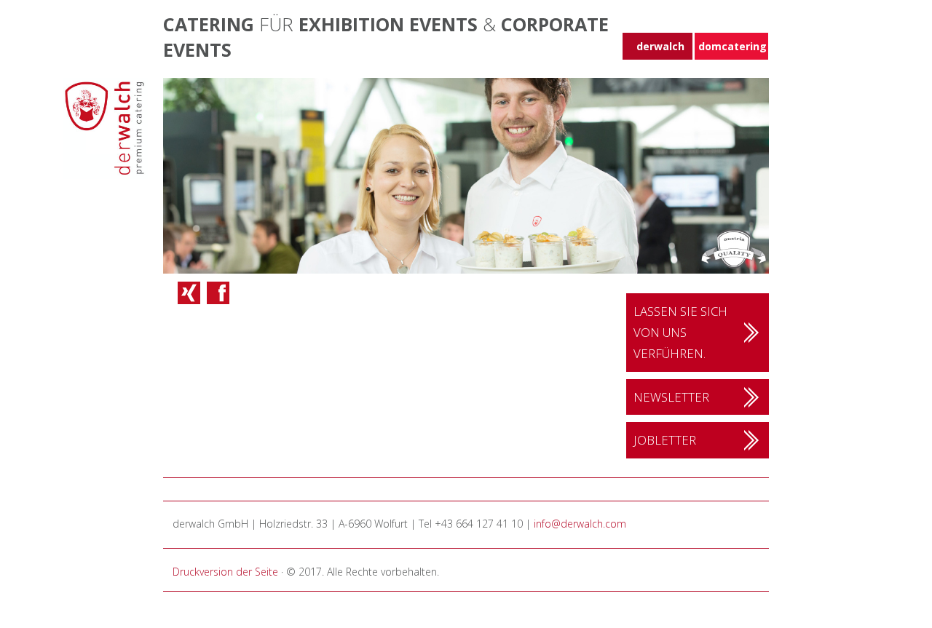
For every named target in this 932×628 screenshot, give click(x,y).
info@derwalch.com (580, 523)
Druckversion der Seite (225, 572)
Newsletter (671, 397)
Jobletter (664, 440)
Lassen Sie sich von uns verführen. (680, 332)
